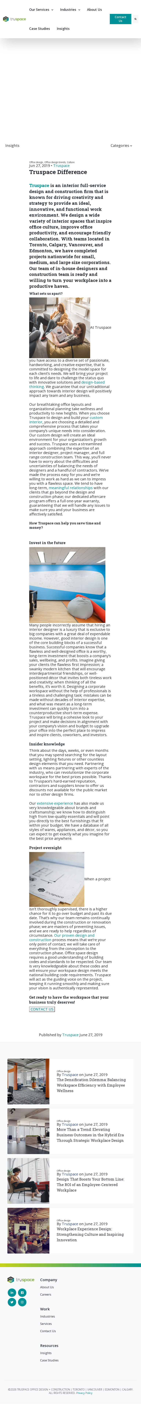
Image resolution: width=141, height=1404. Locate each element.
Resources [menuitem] (49, 1345)
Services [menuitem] (46, 1324)
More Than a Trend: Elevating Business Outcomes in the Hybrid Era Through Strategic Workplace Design (90, 1135)
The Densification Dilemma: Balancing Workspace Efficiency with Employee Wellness (91, 1085)
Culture (71, 162)
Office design (63, 1071)
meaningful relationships (71, 487)
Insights (63, 28)
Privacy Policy (84, 1393)
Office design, (36, 162)
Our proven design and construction (61, 937)
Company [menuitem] (48, 1279)
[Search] (135, 19)
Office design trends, (55, 162)
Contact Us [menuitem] (48, 1331)
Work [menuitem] (45, 1309)
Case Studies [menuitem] (49, 1360)
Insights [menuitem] (46, 1353)
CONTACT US (42, 1009)
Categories (120, 145)
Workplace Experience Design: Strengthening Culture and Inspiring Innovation (90, 1234)
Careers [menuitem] (45, 1294)
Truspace (61, 165)
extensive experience (54, 803)
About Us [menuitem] (47, 1287)
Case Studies (39, 28)
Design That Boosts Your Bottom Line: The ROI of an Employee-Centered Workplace (90, 1184)
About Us (94, 9)
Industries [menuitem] (47, 1316)
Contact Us (120, 19)
